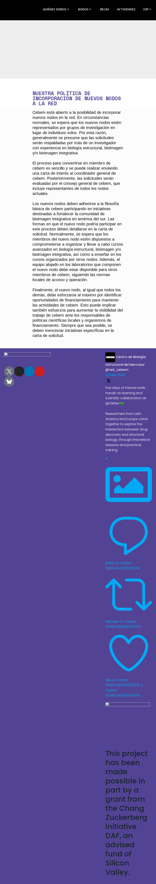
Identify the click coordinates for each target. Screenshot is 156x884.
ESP (145, 9)
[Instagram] (19, 371)
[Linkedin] (29, 371)
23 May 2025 (115, 375)
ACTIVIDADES (126, 9)
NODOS (83, 9)
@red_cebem (116, 369)
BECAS (104, 9)
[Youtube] (40, 371)
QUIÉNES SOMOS (54, 9)
